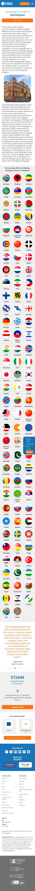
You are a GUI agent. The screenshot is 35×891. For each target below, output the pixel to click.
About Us (4, 781)
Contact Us (5, 778)
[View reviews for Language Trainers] (17, 883)
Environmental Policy (7, 807)
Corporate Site (6, 792)
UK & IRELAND (23, 778)
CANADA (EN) (22, 789)
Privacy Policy (5, 805)
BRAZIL (21, 797)
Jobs (3, 784)
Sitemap (4, 802)
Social (3, 789)
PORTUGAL (22, 805)
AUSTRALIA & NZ (23, 794)
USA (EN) (21, 781)
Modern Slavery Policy (8, 813)
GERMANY (22, 800)
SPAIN (20, 802)
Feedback (4, 795)
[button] (9, 668)
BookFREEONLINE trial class (30, 445)
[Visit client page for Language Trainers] (17, 876)
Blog (3, 786)
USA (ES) (21, 787)
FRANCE (21, 784)
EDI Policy (4, 810)
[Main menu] (32, 3)
